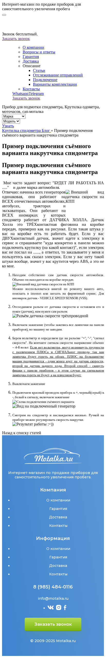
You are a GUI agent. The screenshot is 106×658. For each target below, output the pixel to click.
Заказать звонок (16, 38)
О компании (33, 47)
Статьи (39, 70)
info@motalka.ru (53, 598)
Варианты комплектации (55, 84)
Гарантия (31, 56)
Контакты (31, 89)
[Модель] (11, 121)
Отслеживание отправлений (58, 75)
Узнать (8, 126)
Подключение (45, 80)
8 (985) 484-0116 (53, 587)
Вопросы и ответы (39, 52)
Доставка (31, 61)
